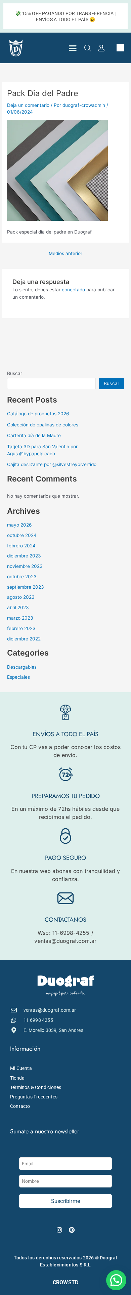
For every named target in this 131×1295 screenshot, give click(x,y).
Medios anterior (65, 253)
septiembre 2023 (25, 587)
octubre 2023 (22, 576)
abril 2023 (18, 607)
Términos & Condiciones (35, 1087)
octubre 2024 (22, 535)
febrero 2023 (21, 628)
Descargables (22, 667)
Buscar (14, 373)
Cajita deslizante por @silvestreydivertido (51, 464)
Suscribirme (65, 1201)
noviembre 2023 (25, 566)
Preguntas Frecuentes (33, 1096)
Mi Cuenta (21, 1068)
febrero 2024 (21, 545)
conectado (73, 289)
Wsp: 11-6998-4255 (63, 932)
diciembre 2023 (24, 555)
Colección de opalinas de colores (42, 424)
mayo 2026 (19, 525)
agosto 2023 (21, 597)
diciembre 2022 (24, 638)
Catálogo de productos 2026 (38, 413)
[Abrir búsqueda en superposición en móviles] (87, 48)
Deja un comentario (28, 105)
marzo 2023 (20, 618)
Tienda (17, 1078)
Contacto (20, 1106)
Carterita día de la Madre (34, 435)
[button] (72, 48)
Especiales (18, 677)
